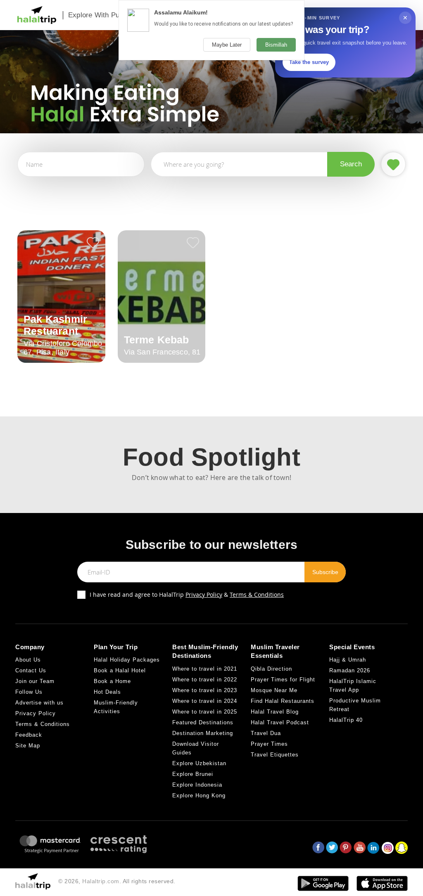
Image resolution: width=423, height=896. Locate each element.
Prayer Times (269, 744)
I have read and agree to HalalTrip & (187, 594)
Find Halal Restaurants (282, 701)
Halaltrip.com (100, 881)
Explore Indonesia (197, 785)
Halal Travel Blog (275, 712)
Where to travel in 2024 (204, 701)
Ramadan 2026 (349, 670)
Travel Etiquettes (275, 755)
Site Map (27, 745)
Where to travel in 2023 (204, 690)
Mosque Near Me (274, 690)
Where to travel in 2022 (204, 679)
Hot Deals (107, 692)
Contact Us (30, 670)
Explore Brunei (192, 774)
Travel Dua (266, 733)
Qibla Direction (271, 669)
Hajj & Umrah (347, 660)
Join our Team (35, 681)
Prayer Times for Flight (283, 679)
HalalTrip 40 (346, 720)
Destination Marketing (202, 733)
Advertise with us (39, 703)
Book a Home (112, 681)
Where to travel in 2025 (204, 712)
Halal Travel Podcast (280, 722)
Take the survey (309, 62)
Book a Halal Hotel (120, 670)
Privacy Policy (203, 594)
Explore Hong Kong (199, 795)
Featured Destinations (202, 722)
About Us (28, 660)
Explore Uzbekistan (199, 763)
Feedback (28, 735)
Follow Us (29, 692)
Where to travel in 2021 (204, 669)
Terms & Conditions (257, 594)
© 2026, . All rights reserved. (117, 881)
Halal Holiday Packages (127, 660)
